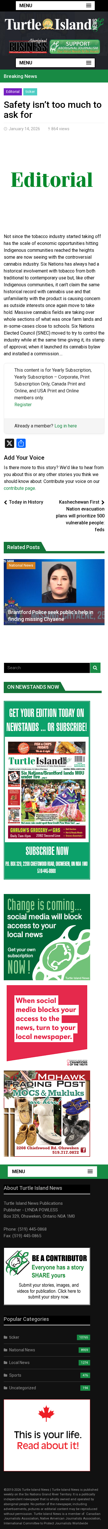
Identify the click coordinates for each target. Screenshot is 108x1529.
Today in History (26, 502)
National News (21, 565)
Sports (15, 1375)
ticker (30, 91)
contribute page (19, 488)
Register (23, 404)
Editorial (13, 91)
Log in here (65, 426)
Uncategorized (22, 1388)
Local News (19, 1362)
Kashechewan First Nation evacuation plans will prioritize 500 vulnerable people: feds (80, 515)
